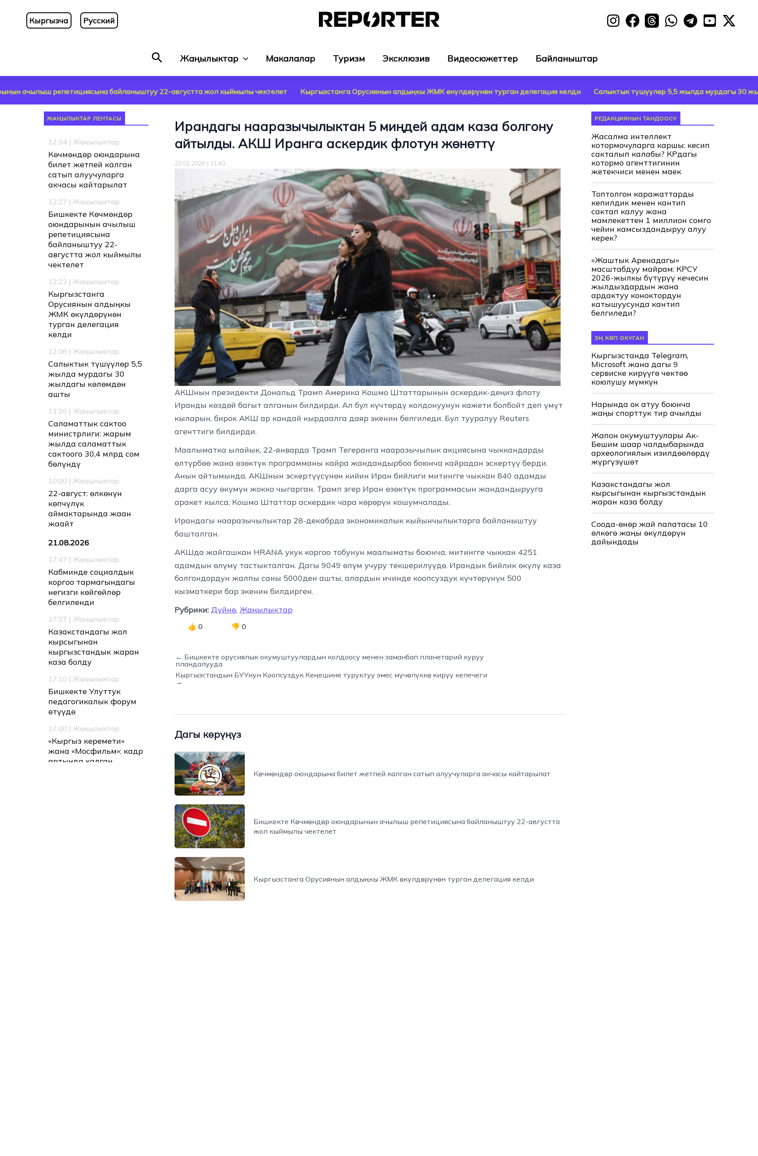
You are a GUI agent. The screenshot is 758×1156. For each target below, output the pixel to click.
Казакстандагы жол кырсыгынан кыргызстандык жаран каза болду (93, 647)
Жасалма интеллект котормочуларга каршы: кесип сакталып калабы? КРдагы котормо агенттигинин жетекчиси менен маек (650, 154)
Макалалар (290, 58)
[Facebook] (633, 21)
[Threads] (652, 21)
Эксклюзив (406, 58)
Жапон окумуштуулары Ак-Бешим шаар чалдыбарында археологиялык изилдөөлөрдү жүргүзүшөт (650, 448)
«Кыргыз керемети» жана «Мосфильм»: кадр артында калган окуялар (95, 756)
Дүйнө (223, 610)
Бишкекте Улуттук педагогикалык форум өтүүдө (92, 701)
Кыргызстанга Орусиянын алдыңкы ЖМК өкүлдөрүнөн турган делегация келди (380, 91)
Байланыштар (567, 58)
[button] (157, 58)
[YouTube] (710, 21)
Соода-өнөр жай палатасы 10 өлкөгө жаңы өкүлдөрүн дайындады (649, 533)
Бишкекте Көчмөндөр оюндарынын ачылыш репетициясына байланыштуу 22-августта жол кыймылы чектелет (94, 239)
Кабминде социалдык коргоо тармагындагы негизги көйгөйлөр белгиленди (91, 587)
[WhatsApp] (671, 21)
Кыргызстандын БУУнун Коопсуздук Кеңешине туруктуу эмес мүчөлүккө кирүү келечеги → (331, 678)
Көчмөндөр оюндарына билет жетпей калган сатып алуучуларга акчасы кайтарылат (94, 169)
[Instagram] (613, 21)
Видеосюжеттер (482, 58)
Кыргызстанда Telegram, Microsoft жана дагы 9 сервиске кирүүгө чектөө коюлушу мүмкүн (639, 368)
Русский (99, 20)
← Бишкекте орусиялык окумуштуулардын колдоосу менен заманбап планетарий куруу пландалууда (329, 660)
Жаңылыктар (209, 58)
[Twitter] (729, 21)
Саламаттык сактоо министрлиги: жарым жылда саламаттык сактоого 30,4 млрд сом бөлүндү (93, 443)
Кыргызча (48, 20)
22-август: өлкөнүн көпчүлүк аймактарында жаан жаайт (89, 508)
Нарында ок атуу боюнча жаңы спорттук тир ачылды (646, 409)
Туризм (349, 58)
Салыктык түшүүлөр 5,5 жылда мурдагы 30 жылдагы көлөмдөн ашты (95, 379)
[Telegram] (690, 21)
